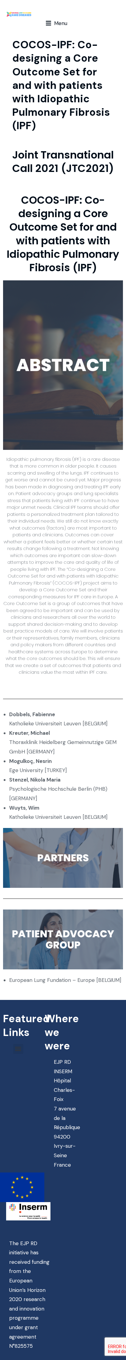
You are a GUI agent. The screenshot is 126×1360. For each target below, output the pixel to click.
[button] (56, 23)
